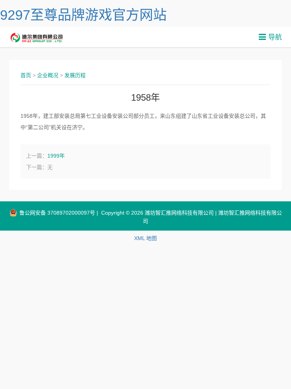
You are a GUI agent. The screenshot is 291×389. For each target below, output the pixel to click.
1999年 (56, 156)
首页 (25, 75)
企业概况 (47, 75)
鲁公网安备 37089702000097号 (56, 213)
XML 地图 (145, 238)
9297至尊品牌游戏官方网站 (83, 15)
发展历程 (75, 75)
